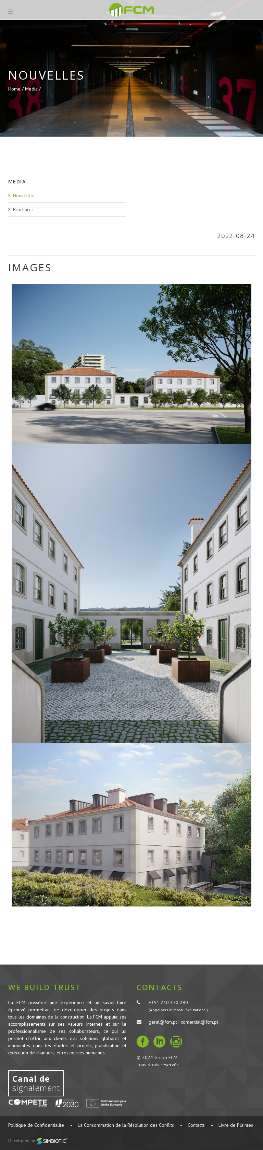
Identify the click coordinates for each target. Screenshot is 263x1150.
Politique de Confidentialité (36, 1125)
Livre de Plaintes (235, 1125)
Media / (33, 89)
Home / (16, 89)
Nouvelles (23, 195)
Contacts (196, 1125)
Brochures (23, 209)
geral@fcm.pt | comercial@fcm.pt (183, 1022)
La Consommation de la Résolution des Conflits (126, 1125)
